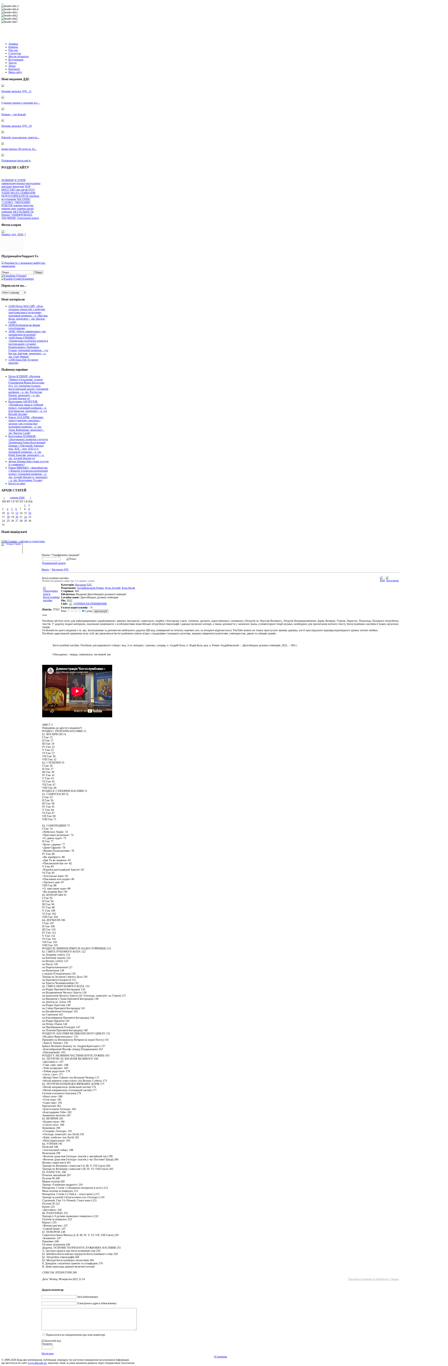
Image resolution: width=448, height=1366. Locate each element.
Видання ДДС (60, 569)
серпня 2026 (17, 497)
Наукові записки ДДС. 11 (16, 91)
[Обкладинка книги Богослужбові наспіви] (51, 600)
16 (29, 513)
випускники (33, 183)
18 (8, 516)
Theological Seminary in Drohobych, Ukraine (373, 1279)
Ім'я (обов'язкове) (88, 1296)
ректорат (6, 186)
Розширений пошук (54, 563)
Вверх (45, 569)
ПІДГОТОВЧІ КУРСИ (14, 195)
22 (25, 516)
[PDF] (382, 580)
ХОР (27, 186)
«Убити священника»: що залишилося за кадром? (27, 333)
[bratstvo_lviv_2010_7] (14, 234)
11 (8, 513)
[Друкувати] (392, 580)
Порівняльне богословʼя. (16, 160)
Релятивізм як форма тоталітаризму (24, 327)
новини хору (9, 208)
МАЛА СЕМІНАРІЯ (22, 192)
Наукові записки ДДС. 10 (16, 125)
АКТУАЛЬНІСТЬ (23, 211)
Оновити (47, 1343)
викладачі (18, 186)
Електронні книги (28, 217)
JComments (220, 1356)
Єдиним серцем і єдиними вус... (20, 102)
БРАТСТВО (8, 189)
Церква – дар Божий (13, 114)
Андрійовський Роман (90, 587)
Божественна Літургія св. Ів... (19, 149)
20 (16, 516)
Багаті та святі (16, 483)
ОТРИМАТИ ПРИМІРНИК (90, 603)
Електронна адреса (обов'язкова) (97, 1303)
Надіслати (48, 1353)
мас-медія (22, 189)
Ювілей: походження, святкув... (20, 137)
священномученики (13, 183)
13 (16, 513)
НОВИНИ (7, 180)
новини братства (23, 205)
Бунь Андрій (112, 587)
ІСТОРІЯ (20, 180)
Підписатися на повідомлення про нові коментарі (75, 1334)
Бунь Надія (128, 587)
